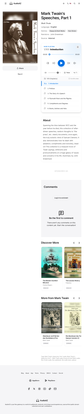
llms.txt (61, 373)
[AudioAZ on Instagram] (39, 389)
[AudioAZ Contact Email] (55, 389)
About (27, 373)
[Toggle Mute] (45, 72)
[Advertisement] (61, 171)
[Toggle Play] (61, 63)
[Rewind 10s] (54, 63)
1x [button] (74, 72)
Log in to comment (61, 198)
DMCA (49, 373)
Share (21, 68)
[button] (6, 3)
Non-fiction (72, 31)
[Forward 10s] (68, 63)
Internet (51, 38)
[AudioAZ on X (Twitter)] (34, 389)
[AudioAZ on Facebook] (29, 389)
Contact (54, 373)
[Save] (78, 47)
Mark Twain (46, 23)
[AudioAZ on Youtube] (44, 389)
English (54, 27)
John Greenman (56, 34)
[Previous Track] (48, 63)
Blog (22, 373)
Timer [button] (68, 72)
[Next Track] (75, 63)
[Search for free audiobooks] (74, 3)
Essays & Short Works (57, 31)
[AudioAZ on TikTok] (50, 389)
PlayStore (51, 380)
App (32, 373)
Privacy (42, 373)
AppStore (35, 380)
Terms (36, 373)
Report (20, 74)
